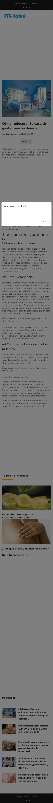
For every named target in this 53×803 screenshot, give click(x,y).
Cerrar (44, 221)
